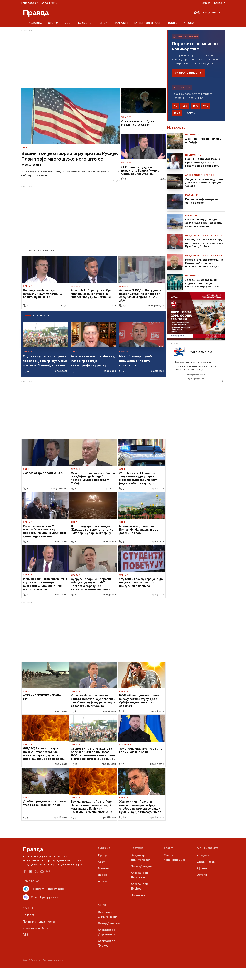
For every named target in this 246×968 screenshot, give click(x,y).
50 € (205, 106)
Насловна (34, 22)
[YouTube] (30, 871)
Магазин (121, 22)
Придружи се (211, 12)
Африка (202, 868)
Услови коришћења (36, 928)
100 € (177, 112)
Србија (53, 22)
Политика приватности (39, 921)
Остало (202, 874)
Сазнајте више (186, 73)
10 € (185, 106)
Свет (68, 22)
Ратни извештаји (147, 22)
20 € (195, 106)
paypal (190, 113)
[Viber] (48, 871)
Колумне (84, 22)
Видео (173, 22)
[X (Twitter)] (36, 871)
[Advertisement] (93, 60)
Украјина (203, 855)
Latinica (205, 3)
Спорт (104, 22)
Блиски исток (206, 861)
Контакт (219, 3)
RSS (25, 934)
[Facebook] (24, 871)
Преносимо (138, 895)
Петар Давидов (141, 866)
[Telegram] (42, 871)
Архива (189, 22)
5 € (175, 106)
